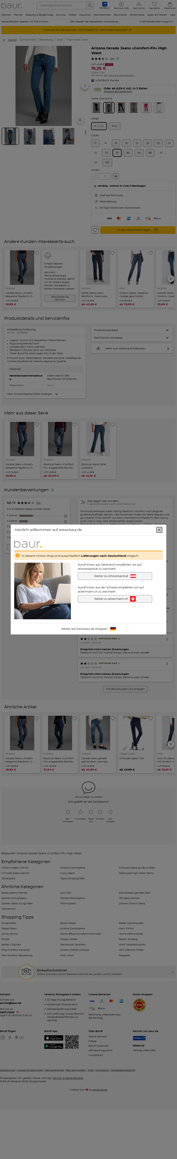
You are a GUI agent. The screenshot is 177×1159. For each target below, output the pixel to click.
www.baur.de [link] (85, 629)
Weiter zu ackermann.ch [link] (111, 599)
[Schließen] (159, 530)
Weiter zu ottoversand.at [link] (111, 576)
